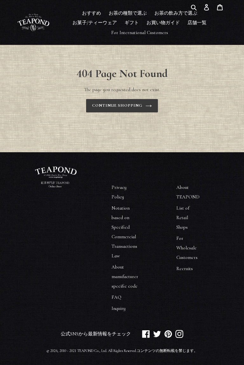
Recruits (184, 268)
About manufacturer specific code (125, 276)
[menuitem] (91, 13)
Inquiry (118, 308)
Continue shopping (117, 105)
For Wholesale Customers (187, 247)
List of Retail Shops (182, 217)
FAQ (116, 297)
